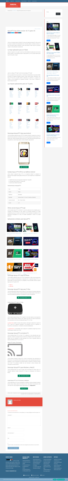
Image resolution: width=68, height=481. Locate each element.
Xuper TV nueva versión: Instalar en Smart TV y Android (11, 94)
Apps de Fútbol (49, 72)
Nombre (9, 427)
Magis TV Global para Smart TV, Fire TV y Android (36, 109)
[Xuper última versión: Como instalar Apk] (37, 89)
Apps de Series (49, 73)
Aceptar (55, 479)
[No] (66, 479)
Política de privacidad (61, 479)
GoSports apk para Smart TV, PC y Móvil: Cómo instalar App (11, 110)
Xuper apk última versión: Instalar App (28, 93)
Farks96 (13, 4)
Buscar (48, 11)
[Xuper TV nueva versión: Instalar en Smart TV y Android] (11, 89)
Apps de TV (49, 31)
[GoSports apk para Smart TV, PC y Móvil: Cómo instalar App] (11, 103)
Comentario (10, 415)
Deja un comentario (37, 28)
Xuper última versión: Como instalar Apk (36, 94)
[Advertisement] (24, 19)
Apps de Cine (55, 70)
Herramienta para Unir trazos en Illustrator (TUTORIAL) (36, 464)
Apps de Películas (55, 72)
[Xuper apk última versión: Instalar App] (28, 89)
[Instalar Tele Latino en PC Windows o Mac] (28, 120)
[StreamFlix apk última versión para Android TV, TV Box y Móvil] (20, 103)
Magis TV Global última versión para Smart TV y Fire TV (28, 109)
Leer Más (48, 40)
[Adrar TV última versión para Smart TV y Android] (11, 120)
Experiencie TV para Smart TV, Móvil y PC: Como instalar (20, 94)
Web (8, 438)
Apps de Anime (49, 70)
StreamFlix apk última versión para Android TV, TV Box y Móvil (20, 110)
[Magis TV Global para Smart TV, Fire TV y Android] (37, 103)
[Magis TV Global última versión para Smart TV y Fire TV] (28, 103)
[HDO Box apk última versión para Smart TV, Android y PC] (20, 120)
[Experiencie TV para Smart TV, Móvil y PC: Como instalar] (20, 89)
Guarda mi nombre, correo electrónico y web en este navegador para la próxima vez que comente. (23, 444)
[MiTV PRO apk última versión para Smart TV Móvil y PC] (37, 120)
